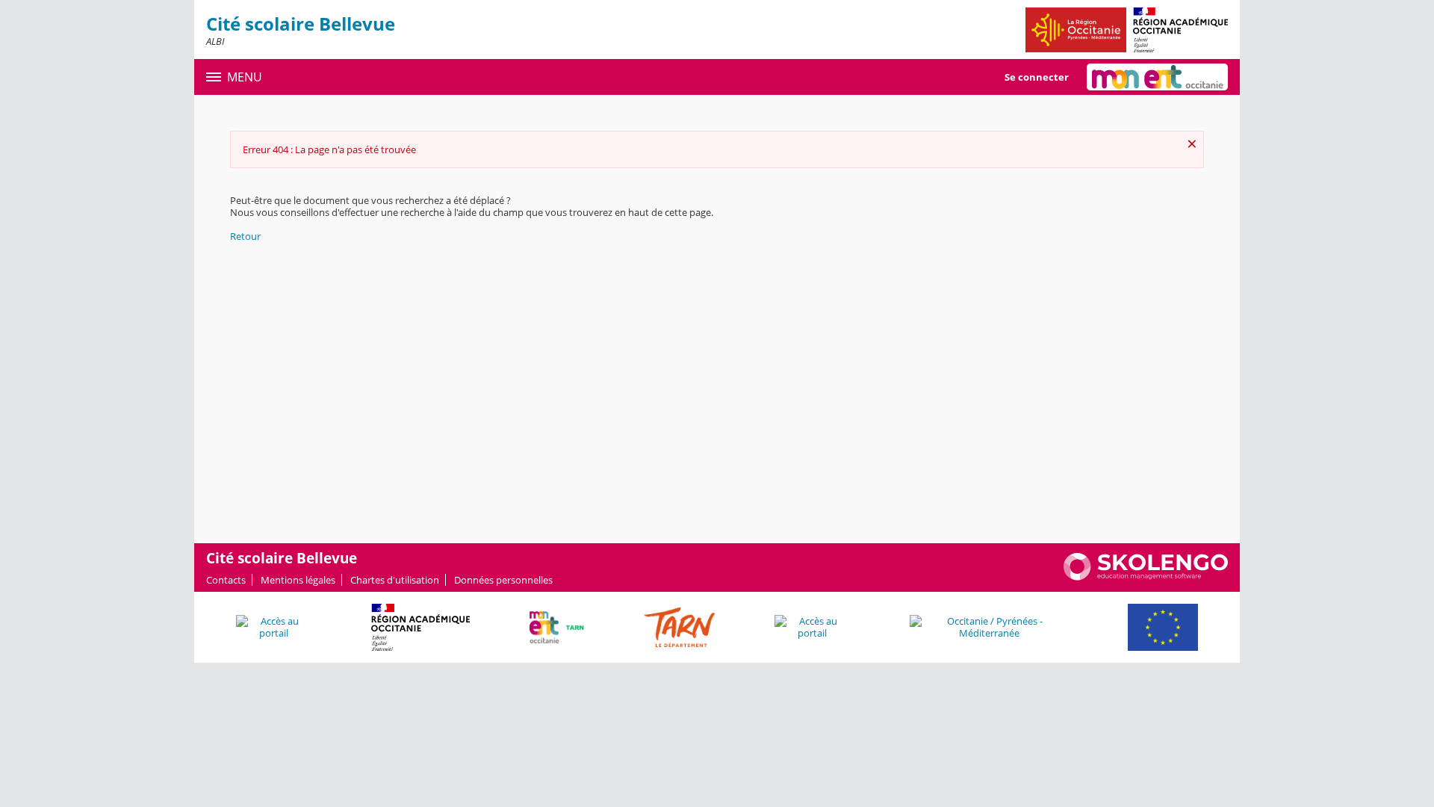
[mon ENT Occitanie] (1157, 77)
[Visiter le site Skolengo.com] (1146, 577)
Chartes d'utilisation (394, 580)
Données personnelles (503, 580)
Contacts (226, 580)
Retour (245, 236)
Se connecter (1037, 77)
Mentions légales (298, 580)
